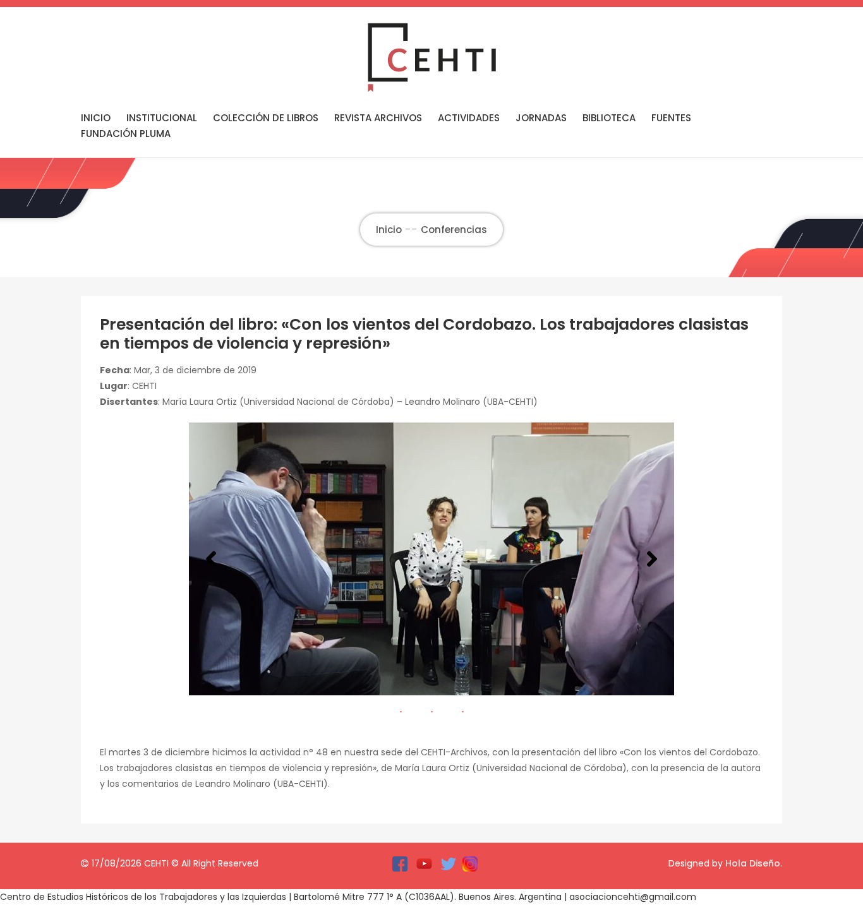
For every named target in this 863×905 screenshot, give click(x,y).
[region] (431, 559)
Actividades (469, 117)
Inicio (96, 117)
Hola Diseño (752, 863)
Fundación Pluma (126, 133)
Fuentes (671, 117)
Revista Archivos (378, 117)
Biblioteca (609, 117)
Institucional (161, 117)
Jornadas (541, 117)
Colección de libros (265, 117)
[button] (211, 559)
